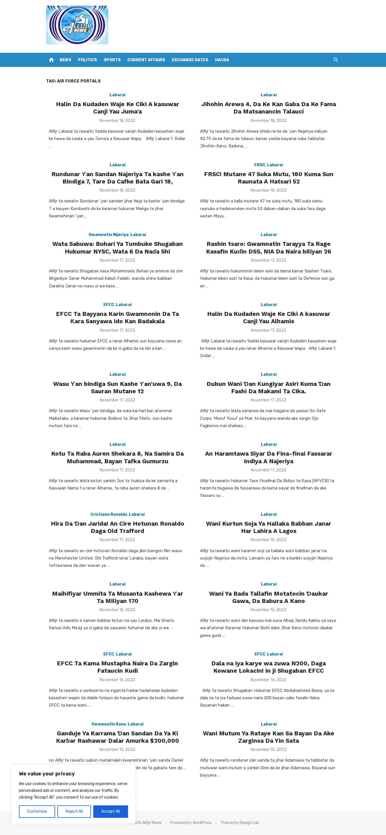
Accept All (110, 811)
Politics (87, 60)
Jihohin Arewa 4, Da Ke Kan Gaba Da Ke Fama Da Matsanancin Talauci (268, 107)
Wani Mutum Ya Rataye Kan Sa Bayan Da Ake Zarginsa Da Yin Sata (268, 737)
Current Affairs (146, 60)
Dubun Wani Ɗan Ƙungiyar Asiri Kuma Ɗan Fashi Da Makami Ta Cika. (269, 387)
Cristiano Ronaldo (108, 514)
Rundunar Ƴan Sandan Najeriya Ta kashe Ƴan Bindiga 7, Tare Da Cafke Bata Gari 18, (117, 178)
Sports (112, 60)
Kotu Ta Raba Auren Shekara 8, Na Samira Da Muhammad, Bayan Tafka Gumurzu (117, 457)
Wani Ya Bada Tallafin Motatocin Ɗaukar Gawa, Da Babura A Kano (268, 597)
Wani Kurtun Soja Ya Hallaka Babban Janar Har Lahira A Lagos (268, 527)
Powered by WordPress (191, 822)
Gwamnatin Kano (109, 724)
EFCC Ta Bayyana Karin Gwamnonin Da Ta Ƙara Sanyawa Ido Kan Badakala (117, 317)
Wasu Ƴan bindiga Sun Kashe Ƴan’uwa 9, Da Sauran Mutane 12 (117, 387)
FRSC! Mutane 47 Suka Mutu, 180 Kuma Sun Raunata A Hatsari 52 (268, 178)
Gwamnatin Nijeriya (109, 234)
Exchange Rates (190, 60)
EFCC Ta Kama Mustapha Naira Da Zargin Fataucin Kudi (117, 667)
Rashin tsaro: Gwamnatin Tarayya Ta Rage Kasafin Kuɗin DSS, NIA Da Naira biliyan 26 (268, 247)
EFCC (108, 304)
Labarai (117, 95)
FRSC (259, 165)
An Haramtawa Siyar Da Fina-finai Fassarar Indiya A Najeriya (268, 457)
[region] (73, 794)
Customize (37, 811)
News (65, 60)
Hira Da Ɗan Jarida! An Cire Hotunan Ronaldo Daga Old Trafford (117, 527)
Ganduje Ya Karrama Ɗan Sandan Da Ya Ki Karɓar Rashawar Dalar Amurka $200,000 (117, 737)
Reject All (74, 811)
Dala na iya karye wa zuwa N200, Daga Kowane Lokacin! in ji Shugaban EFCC (268, 667)
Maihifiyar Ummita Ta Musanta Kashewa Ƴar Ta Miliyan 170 (117, 597)
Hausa (222, 60)
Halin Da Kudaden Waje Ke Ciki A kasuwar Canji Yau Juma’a (117, 107)
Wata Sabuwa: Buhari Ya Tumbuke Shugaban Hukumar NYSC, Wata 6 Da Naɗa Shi (117, 247)
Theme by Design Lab (239, 822)
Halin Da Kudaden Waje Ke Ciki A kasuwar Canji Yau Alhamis (268, 317)
